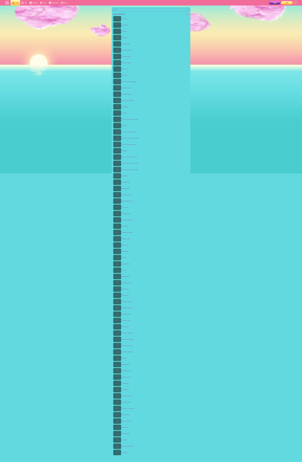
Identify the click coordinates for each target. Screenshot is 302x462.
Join (286, 3)
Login (274, 3)
